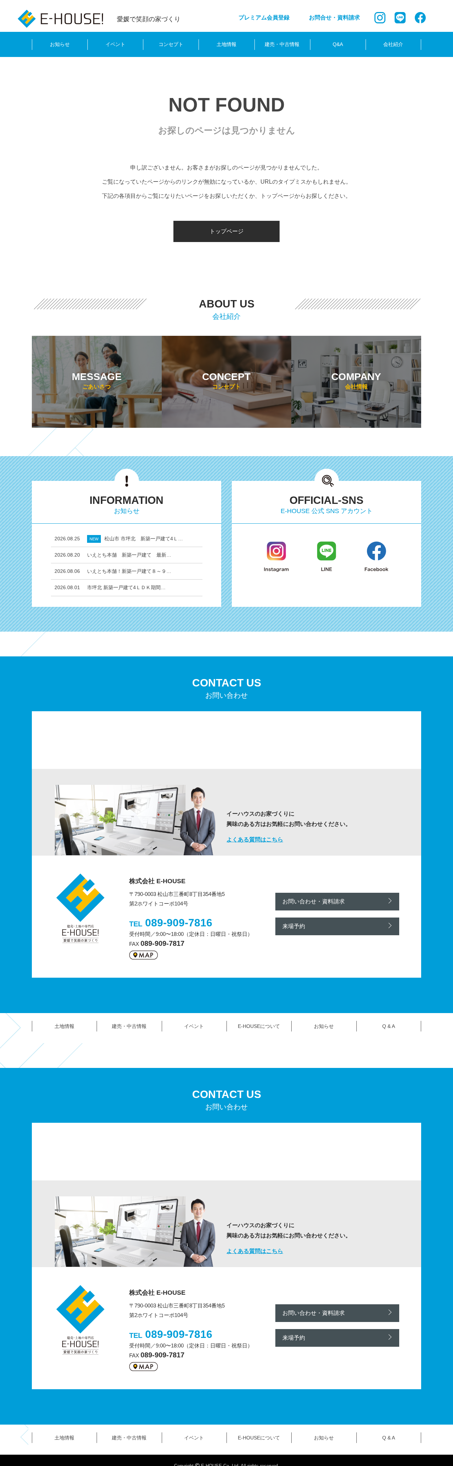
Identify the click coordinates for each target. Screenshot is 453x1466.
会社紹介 (393, 44)
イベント (115, 44)
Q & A (388, 1026)
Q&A (338, 44)
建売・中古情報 (282, 44)
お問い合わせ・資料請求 (313, 901)
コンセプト (171, 44)
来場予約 (293, 926)
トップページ (226, 231)
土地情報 (226, 44)
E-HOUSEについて (259, 1026)
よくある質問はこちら (254, 840)
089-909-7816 (178, 923)
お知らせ (60, 44)
